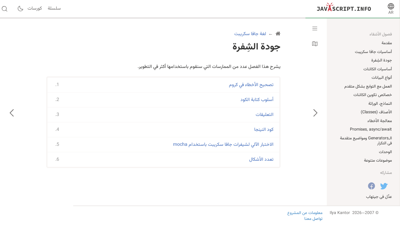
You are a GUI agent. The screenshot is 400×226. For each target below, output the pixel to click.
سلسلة (54, 8)
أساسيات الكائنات (377, 69)
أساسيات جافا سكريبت (373, 52)
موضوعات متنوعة (378, 160)
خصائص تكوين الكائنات (372, 95)
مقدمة (387, 43)
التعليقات (264, 115)
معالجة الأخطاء (379, 121)
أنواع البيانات (382, 78)
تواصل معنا (313, 219)
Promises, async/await (371, 129)
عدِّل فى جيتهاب (379, 197)
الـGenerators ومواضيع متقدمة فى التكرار (366, 141)
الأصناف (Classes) (376, 112)
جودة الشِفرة (381, 60)
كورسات (35, 8)
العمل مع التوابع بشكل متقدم (368, 86)
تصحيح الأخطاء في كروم (251, 85)
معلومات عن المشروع (304, 213)
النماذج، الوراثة (380, 104)
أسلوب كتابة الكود (256, 100)
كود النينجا (263, 129)
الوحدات (385, 152)
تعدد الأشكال (261, 159)
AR (391, 13)
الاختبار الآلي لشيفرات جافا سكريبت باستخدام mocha (223, 144)
